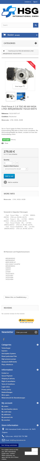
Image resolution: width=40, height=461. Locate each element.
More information (31, 453)
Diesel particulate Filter (9, 356)
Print (6, 143)
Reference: (5, 113)
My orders (5, 406)
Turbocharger (6, 348)
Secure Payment (7, 376)
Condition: (5, 116)
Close (34, 450)
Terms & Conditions (8, 384)
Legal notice (6, 387)
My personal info (7, 417)
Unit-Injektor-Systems (9, 353)
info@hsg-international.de (17, 440)
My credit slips (6, 412)
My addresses (6, 414)
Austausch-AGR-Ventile (9, 362)
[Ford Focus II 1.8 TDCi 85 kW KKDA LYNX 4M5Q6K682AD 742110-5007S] (10, 96)
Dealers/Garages (7, 392)
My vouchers (6, 420)
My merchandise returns (10, 409)
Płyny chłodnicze (7, 364)
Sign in (35, 1)
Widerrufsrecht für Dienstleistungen (13, 398)
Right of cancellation (8, 381)
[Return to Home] (4, 51)
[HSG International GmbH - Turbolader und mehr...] (20, 11)
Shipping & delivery (8, 378)
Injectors (4, 351)
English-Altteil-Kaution (11, 166)
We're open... (6, 395)
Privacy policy (6, 389)
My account (7, 403)
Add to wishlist (13, 182)
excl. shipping (13, 154)
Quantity (6, 160)
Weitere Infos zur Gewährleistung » (16, 297)
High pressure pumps (9, 359)
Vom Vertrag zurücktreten (9, 445)
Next (28, 97)
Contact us (28, 1)
